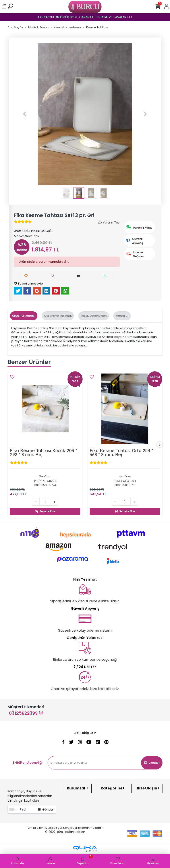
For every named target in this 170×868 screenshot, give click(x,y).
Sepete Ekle (47, 506)
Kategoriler (111, 788)
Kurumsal (76, 788)
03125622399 (24, 713)
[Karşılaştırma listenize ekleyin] (80, 276)
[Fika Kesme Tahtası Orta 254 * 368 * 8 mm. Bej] (125, 409)
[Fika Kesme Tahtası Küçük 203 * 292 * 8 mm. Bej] (45, 409)
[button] (24, 114)
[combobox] (13, 809)
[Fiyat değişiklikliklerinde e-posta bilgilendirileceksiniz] (106, 276)
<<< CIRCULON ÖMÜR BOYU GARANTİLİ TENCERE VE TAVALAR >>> (85, 17)
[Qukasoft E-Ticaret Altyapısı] (85, 849)
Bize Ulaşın (147, 788)
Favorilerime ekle (30, 283)
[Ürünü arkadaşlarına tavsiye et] (53, 276)
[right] (160, 445)
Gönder (154, 763)
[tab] (23, 315)
